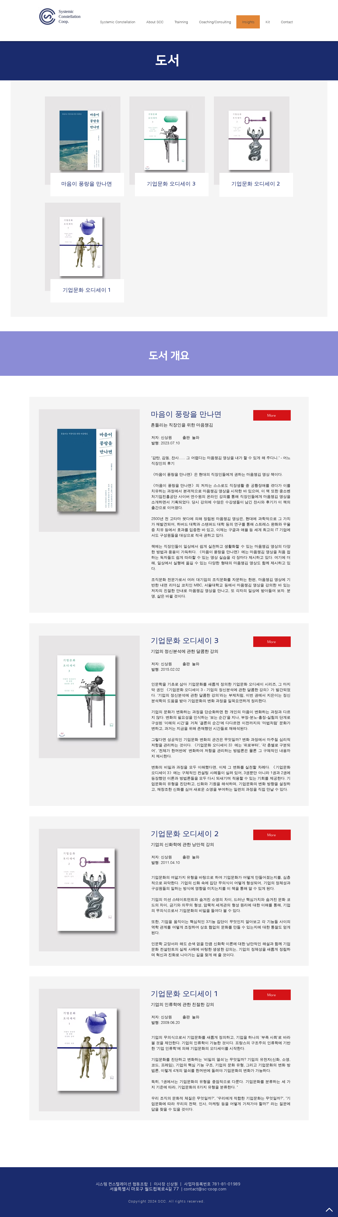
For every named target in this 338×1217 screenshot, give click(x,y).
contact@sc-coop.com (205, 1189)
